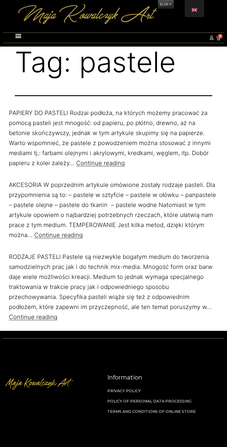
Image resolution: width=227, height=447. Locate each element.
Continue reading (100, 163)
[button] (13, 35)
